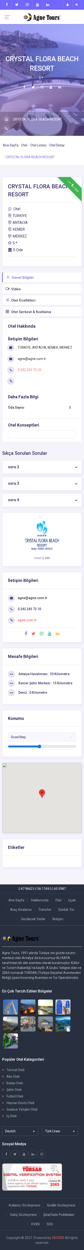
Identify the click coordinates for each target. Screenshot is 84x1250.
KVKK (35, 1224)
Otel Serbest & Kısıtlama (30, 312)
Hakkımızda (40, 900)
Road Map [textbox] (18, 737)
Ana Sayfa (10, 145)
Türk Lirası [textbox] (52, 1131)
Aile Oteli (13, 1076)
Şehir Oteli (13, 1090)
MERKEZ (20, 236)
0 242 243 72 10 (29, 370)
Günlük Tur (66, 909)
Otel (24, 145)
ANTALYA (20, 222)
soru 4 (13, 500)
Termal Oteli (15, 1070)
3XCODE (58, 1238)
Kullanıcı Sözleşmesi (24, 1205)
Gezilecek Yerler (33, 919)
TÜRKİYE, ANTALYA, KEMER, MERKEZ (44, 347)
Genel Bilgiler (22, 277)
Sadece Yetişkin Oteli (22, 1109)
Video (15, 289)
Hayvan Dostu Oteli (20, 1103)
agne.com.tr (27, 620)
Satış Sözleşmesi (23, 1215)
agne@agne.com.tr (31, 359)
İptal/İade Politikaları (58, 1215)
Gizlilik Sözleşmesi (61, 1205)
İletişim (57, 919)
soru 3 (13, 483)
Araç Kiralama (21, 909)
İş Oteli (11, 1116)
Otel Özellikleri (22, 300)
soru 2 (13, 467)
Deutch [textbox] (10, 1131)
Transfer (44, 909)
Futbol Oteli (14, 1096)
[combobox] (42, 737)
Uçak (72, 900)
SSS (50, 1224)
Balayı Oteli (14, 1083)
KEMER (19, 229)
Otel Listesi (38, 145)
